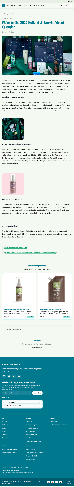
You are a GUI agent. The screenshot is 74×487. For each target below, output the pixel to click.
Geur (19, 6)
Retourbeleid (30, 459)
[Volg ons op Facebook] (9, 376)
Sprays (4, 422)
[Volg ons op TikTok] (14, 376)
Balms (4, 431)
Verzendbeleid (31, 456)
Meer (42, 6)
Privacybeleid (31, 449)
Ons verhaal (30, 431)
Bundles (36, 6)
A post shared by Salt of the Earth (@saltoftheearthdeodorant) (30, 253)
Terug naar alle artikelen (12, 329)
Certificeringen (31, 425)
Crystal (4, 435)
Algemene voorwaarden (35, 453)
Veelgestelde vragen (33, 441)
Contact (29, 438)
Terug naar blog (9, 14)
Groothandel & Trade (9, 453)
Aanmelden (37, 393)
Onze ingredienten (32, 428)
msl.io (4, 474)
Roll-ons (5, 425)
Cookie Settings (68, 482)
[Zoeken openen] (62, 5)
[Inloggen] (66, 5)
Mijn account (55, 422)
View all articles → (37, 348)
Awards (29, 422)
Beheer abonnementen (59, 425)
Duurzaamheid (31, 435)
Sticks (4, 428)
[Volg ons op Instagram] (4, 376)
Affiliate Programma (9, 449)
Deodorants (11, 6)
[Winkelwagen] (70, 5)
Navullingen (27, 6)
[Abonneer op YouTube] (19, 376)
